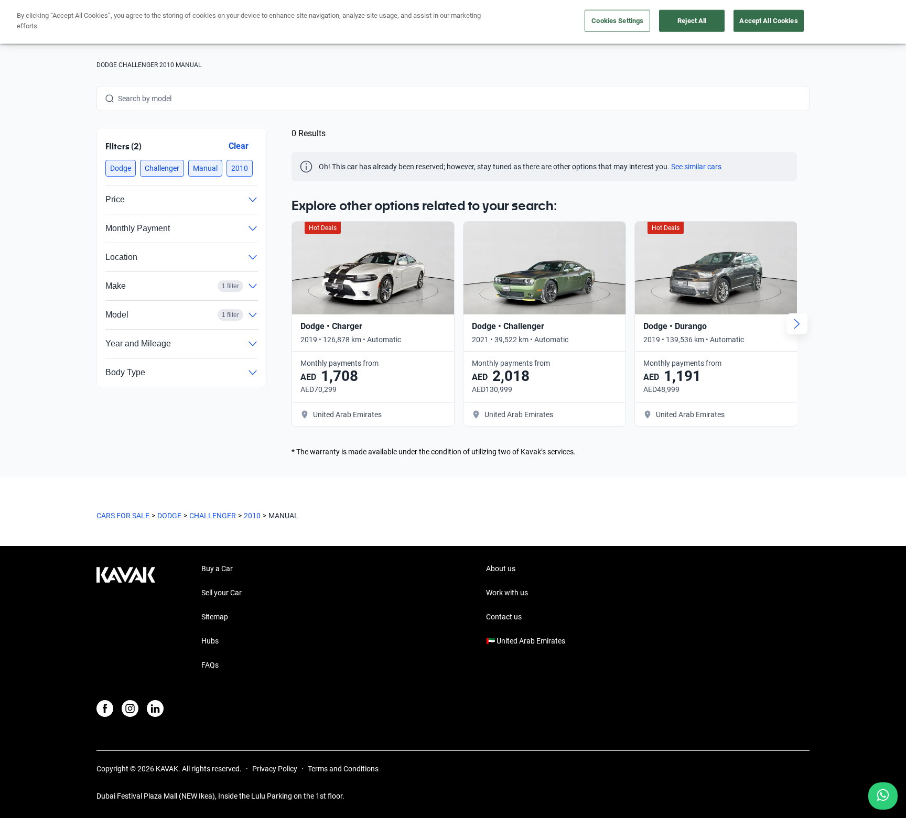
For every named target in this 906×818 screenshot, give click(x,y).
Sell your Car (221, 592)
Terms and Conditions (343, 769)
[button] (120, 168)
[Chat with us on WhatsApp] (883, 796)
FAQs (210, 665)
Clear (239, 146)
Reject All (691, 21)
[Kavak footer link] (125, 618)
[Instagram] (130, 708)
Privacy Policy (274, 769)
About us (500, 568)
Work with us (507, 592)
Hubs (210, 641)
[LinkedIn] (155, 708)
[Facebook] (104, 708)
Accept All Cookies (768, 21)
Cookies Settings (617, 21)
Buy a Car (217, 568)
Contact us (504, 617)
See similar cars (696, 166)
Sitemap (214, 617)
